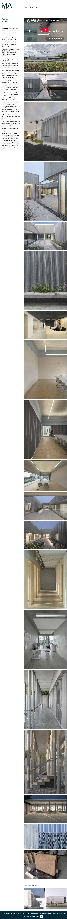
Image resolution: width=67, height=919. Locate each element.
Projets (25, 7)
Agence (31, 7)
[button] (26, 899)
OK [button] (41, 916)
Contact (37, 7)
